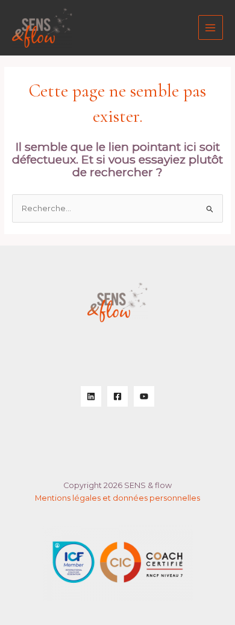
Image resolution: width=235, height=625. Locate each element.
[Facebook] (117, 396)
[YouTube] (144, 396)
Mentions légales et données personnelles (117, 498)
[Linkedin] (91, 396)
